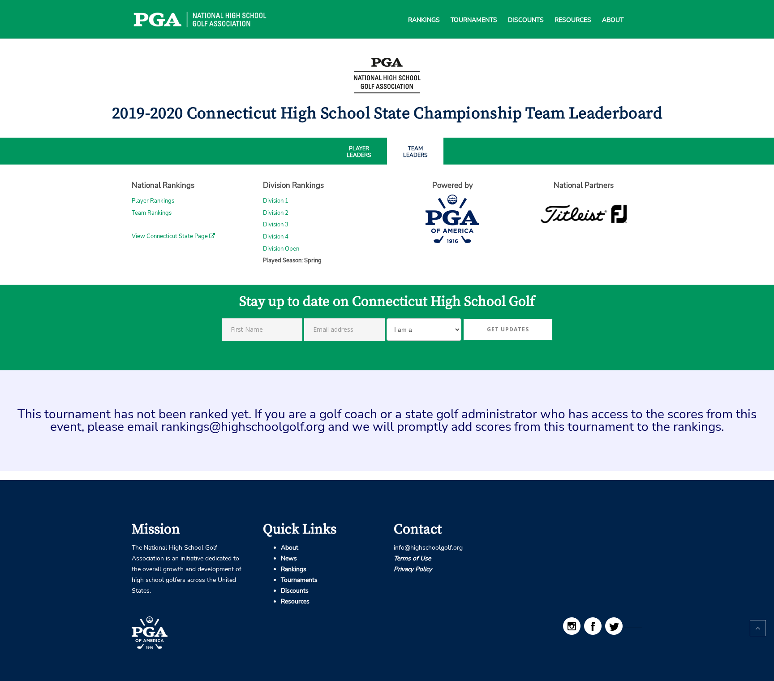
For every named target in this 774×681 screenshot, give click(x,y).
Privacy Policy (413, 569)
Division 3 (275, 225)
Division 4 (275, 237)
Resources (573, 8)
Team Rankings (152, 213)
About (613, 8)
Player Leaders (359, 152)
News (289, 558)
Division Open (281, 249)
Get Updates (508, 329)
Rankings (424, 8)
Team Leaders (415, 152)
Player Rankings (153, 201)
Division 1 (275, 201)
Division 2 (275, 213)
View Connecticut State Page (170, 236)
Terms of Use (412, 558)
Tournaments (474, 8)
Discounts (525, 8)
